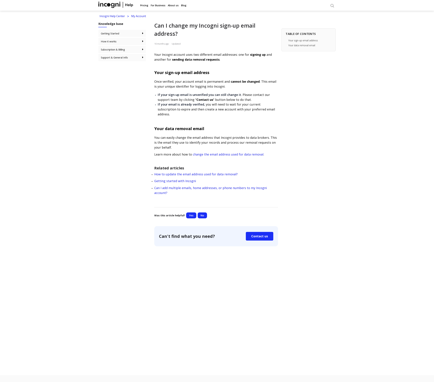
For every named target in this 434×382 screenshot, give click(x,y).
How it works (108, 41)
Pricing (144, 5)
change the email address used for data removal (228, 154)
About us (173, 5)
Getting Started (110, 33)
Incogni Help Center (112, 16)
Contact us (259, 236)
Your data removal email (301, 45)
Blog (183, 5)
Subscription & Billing (113, 49)
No (202, 215)
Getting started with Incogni (175, 181)
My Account (138, 16)
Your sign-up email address (303, 40)
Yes (191, 215)
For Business (158, 5)
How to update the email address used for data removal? (196, 174)
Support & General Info (114, 57)
